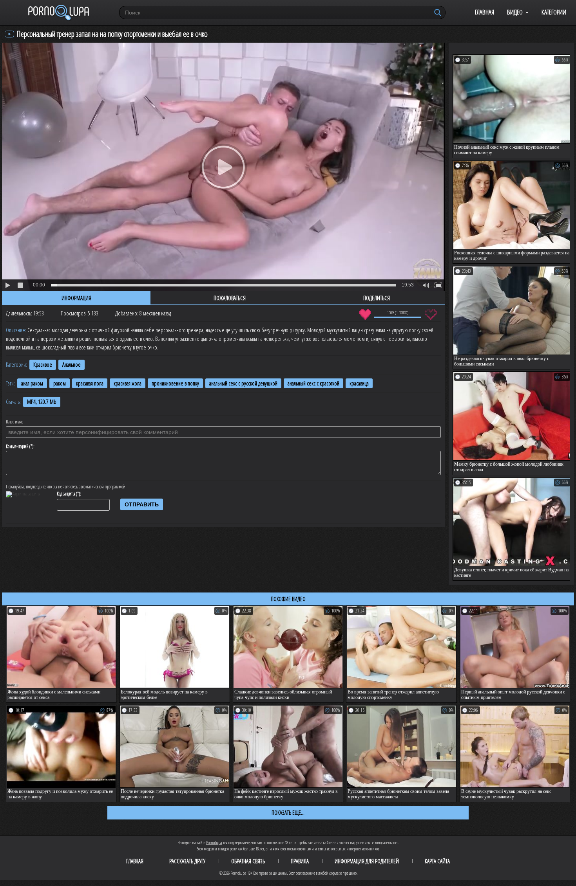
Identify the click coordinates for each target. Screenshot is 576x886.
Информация (76, 298)
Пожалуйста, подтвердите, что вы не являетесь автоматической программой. (66, 487)
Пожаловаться (230, 298)
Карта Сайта (437, 861)
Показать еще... (288, 812)
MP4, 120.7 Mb (41, 401)
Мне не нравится (430, 314)
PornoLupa (214, 842)
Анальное (71, 364)
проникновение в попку (175, 383)
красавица (359, 383)
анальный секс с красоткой (313, 383)
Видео (515, 11)
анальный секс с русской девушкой (243, 383)
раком (59, 383)
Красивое (42, 364)
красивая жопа (127, 383)
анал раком (32, 383)
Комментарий (17, 446)
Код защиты (66, 494)
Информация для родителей (367, 861)
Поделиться (376, 298)
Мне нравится (365, 314)
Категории (554, 11)
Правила (300, 861)
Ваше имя (14, 422)
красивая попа (89, 383)
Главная (484, 11)
